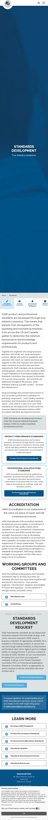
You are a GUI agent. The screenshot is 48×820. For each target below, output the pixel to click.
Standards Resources (20, 763)
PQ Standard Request (14, 685)
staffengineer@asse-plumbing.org (20, 706)
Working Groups (17, 596)
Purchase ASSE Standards (21, 726)
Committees (15, 604)
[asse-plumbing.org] (8, 4)
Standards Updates (19, 748)
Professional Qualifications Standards (24, 493)
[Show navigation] (44, 3)
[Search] (39, 3)
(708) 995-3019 (25, 786)
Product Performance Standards (24, 458)
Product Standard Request (31, 677)
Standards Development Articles (24, 756)
